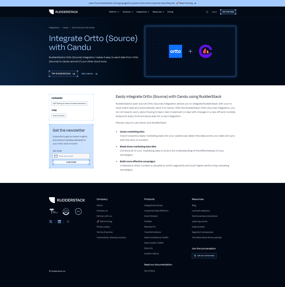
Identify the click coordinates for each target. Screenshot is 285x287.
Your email (57, 151)
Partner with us (104, 216)
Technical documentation (205, 216)
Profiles (148, 221)
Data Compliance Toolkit (156, 237)
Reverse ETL (150, 226)
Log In (214, 12)
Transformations (152, 232)
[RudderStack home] (63, 12)
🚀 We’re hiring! (104, 221)
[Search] (207, 12)
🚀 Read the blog (184, 3)
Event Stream (151, 216)
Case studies (198, 226)
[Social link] (51, 222)
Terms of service (105, 232)
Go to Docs (149, 270)
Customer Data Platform (156, 210)
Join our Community (205, 255)
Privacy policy (103, 226)
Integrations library (153, 205)
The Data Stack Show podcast (207, 237)
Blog (194, 205)
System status (151, 253)
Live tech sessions (201, 210)
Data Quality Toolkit (154, 242)
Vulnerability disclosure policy (111, 237)
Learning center (200, 221)
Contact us (102, 210)
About (100, 205)
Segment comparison (202, 232)
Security (148, 248)
